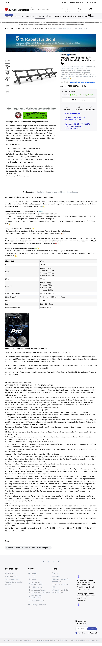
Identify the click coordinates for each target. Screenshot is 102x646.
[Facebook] (43, 561)
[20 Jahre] (51, 42)
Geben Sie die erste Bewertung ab (82, 82)
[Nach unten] (7, 97)
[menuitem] (7, 16)
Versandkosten (27, 640)
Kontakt (65, 2)
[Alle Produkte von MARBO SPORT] (68, 55)
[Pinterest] (59, 561)
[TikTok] (53, 561)
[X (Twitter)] (48, 561)
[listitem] (34, 76)
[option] (7, 60)
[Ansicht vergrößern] (34, 76)
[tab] (28, 191)
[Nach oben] (7, 55)
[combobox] (8, 2)
